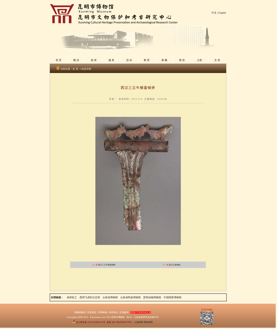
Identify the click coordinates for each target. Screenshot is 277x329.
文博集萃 (123, 312)
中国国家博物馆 (172, 297)
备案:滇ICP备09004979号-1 (120, 322)
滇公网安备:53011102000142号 (90, 322)
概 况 (76, 60)
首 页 (58, 60)
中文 (214, 12)
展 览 (182, 60)
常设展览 (91, 312)
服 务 (111, 60)
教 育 (147, 60)
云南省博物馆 (110, 297)
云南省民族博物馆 (130, 297)
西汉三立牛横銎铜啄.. (107, 265)
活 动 (129, 60)
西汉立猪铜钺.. (175, 265)
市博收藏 (102, 312)
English (222, 12)
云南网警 (138, 322)
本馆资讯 (113, 312)
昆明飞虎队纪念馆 (90, 297)
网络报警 (148, 322)
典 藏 (164, 60)
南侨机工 (72, 297)
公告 (199, 60)
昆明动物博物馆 (152, 297)
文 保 (217, 60)
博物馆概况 (79, 312)
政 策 (94, 60)
